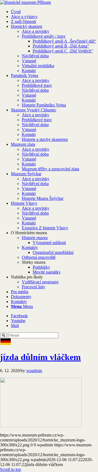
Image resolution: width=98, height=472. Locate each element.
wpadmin (34, 370)
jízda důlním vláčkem (40, 357)
